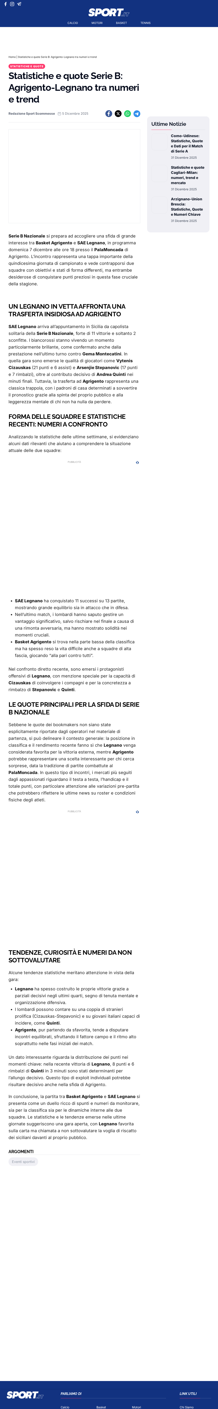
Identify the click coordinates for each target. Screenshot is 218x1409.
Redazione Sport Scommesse (32, 113)
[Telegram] (20, 4)
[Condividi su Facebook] (108, 113)
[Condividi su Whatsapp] (127, 113)
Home (12, 57)
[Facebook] (6, 4)
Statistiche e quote (26, 66)
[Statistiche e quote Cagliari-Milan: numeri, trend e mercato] (159, 178)
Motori (97, 23)
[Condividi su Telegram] (136, 113)
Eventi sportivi (23, 1162)
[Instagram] (13, 4)
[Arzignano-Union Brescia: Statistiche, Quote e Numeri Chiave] (159, 209)
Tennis (146, 23)
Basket (121, 23)
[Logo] (109, 12)
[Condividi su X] (118, 113)
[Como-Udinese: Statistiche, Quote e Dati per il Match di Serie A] (159, 146)
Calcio (72, 23)
